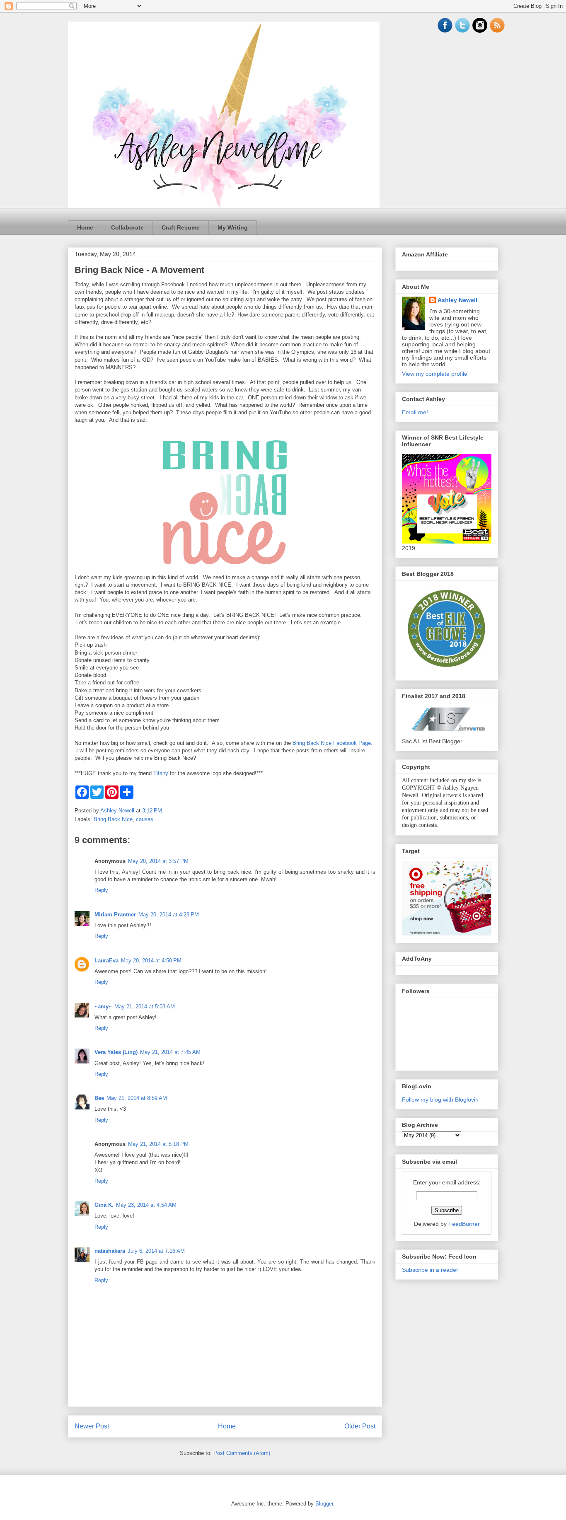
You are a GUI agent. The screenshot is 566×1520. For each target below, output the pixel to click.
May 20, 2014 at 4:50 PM (151, 960)
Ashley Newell (457, 300)
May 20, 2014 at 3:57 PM (158, 861)
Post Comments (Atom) (241, 1453)
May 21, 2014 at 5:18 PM (158, 1144)
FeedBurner (464, 1223)
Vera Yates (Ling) (116, 1052)
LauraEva (106, 960)
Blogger (324, 1504)
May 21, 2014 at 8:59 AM (136, 1098)
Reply (101, 890)
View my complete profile (434, 373)
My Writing (233, 227)
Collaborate (127, 227)
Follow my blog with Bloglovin (440, 1099)
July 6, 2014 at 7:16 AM (156, 1251)
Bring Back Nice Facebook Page (332, 743)
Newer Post (92, 1426)
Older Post (359, 1426)
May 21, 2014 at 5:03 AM (144, 1006)
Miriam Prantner (115, 914)
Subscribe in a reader (430, 1269)
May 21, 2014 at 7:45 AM (170, 1052)
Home (85, 227)
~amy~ (103, 1006)
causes (144, 819)
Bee (99, 1098)
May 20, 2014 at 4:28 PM (168, 914)
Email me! (415, 412)
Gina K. (104, 1205)
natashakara (109, 1251)
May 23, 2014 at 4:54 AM (146, 1205)
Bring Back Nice (113, 819)
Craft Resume (181, 227)
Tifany (160, 773)
